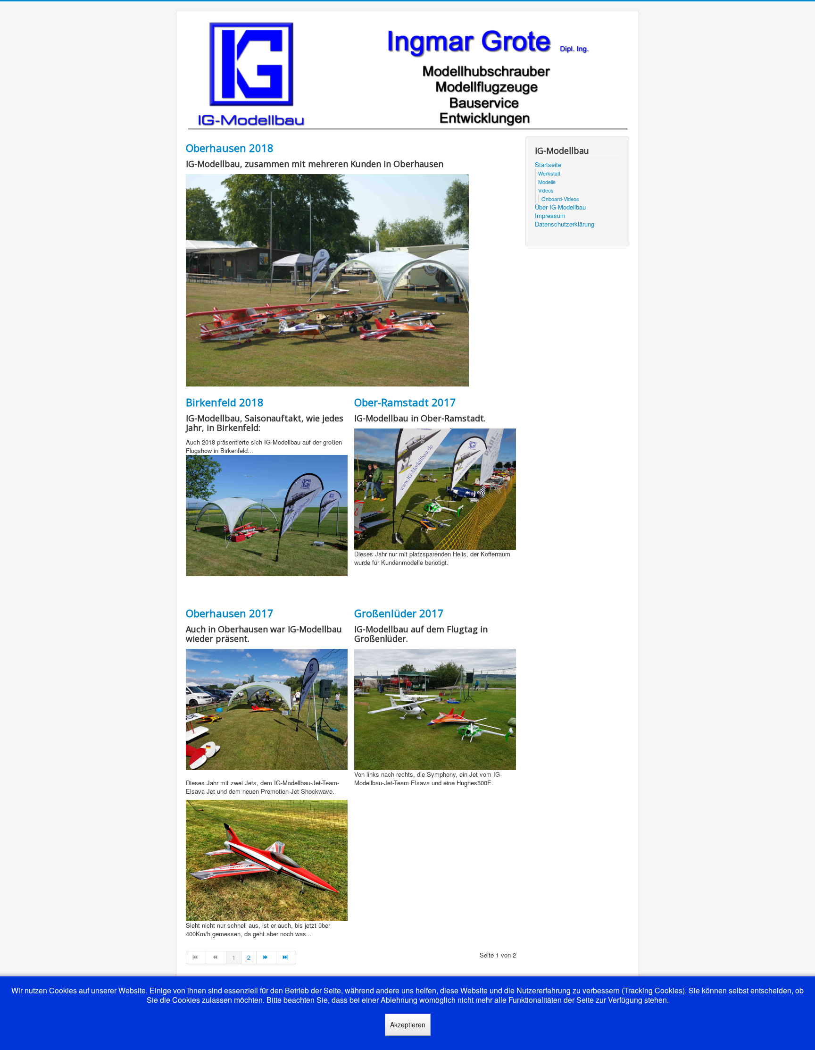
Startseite (548, 164)
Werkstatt (549, 173)
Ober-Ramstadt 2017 (405, 402)
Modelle (547, 181)
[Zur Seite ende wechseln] (286, 957)
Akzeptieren (407, 1024)
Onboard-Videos (560, 198)
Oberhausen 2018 (230, 148)
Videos (546, 190)
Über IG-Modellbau (560, 207)
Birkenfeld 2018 (225, 402)
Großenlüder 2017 (399, 613)
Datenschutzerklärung (564, 224)
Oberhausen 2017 (230, 613)
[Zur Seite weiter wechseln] (266, 957)
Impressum (550, 215)
